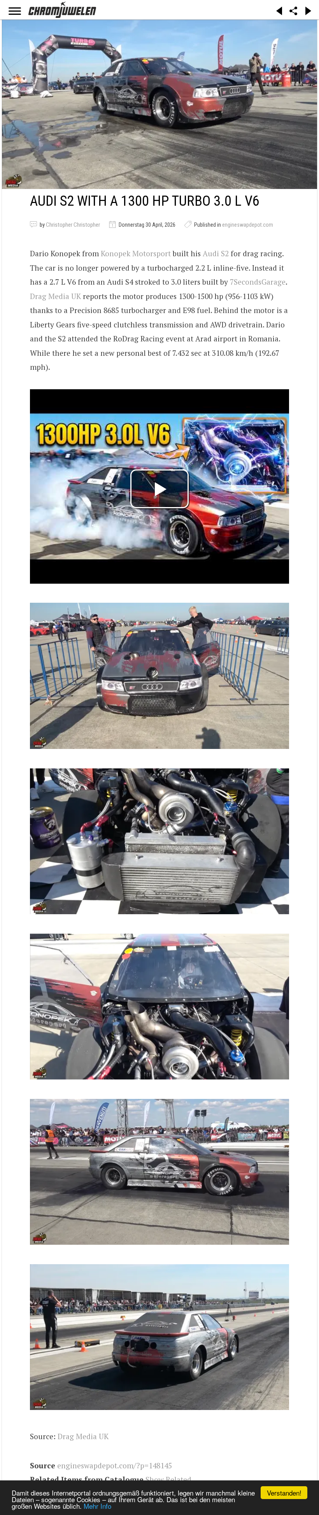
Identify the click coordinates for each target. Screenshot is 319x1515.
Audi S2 (216, 253)
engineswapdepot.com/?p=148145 (114, 1465)
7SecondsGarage (258, 282)
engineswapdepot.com (247, 225)
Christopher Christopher (73, 224)
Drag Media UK (55, 296)
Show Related (168, 1479)
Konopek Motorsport (136, 253)
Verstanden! (284, 1493)
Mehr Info (97, 1506)
